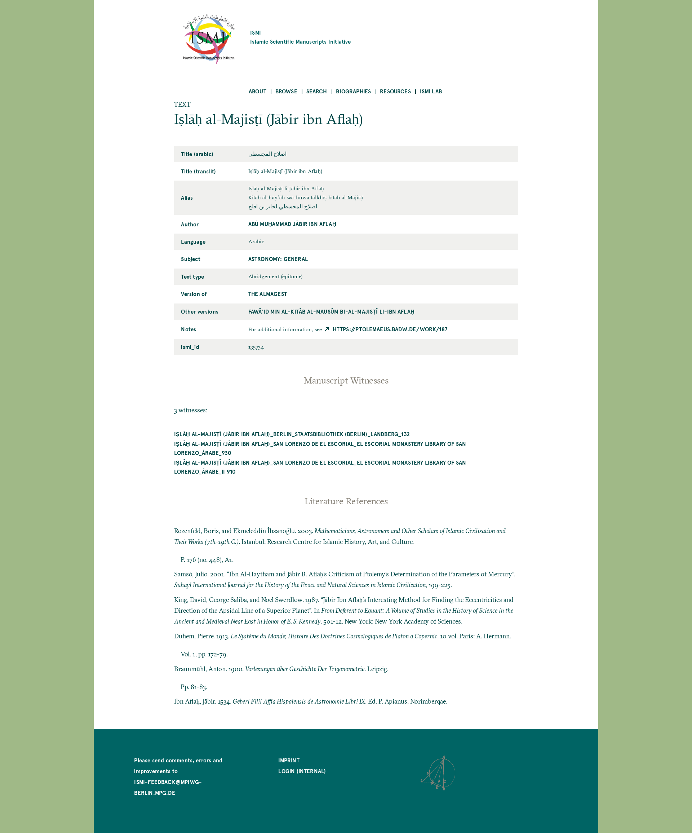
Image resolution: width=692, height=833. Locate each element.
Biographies (353, 91)
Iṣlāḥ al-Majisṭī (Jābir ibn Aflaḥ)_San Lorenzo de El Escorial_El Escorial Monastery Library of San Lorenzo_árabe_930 (320, 448)
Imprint (288, 760)
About (257, 91)
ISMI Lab (431, 91)
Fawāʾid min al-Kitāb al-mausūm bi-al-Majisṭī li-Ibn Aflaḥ (331, 311)
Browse (286, 91)
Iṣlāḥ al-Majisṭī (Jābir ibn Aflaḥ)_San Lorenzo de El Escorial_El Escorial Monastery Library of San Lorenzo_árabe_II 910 (320, 466)
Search (316, 91)
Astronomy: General (278, 258)
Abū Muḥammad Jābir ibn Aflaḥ (292, 223)
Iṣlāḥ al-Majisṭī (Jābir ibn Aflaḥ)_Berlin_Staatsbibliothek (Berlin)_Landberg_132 (292, 434)
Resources (395, 91)
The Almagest (267, 293)
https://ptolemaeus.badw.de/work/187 (390, 329)
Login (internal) (302, 771)
